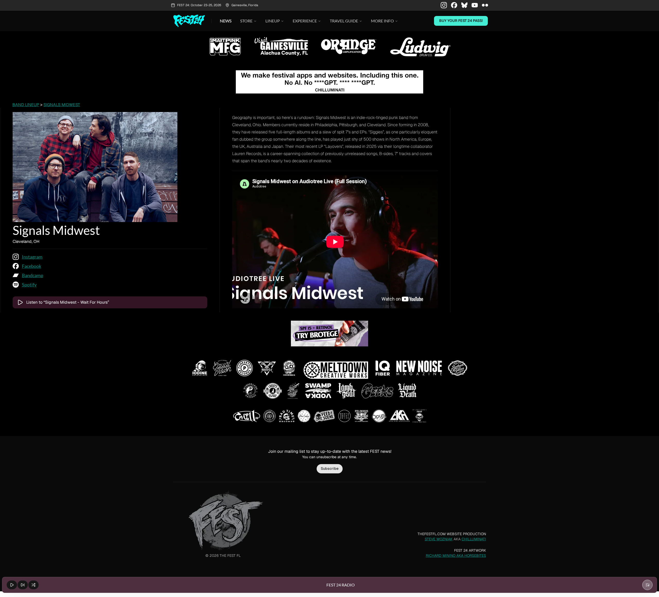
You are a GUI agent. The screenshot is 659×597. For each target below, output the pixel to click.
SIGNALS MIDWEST (62, 104)
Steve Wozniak (439, 539)
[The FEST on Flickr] (485, 5)
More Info (382, 20)
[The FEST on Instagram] (444, 5)
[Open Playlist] (647, 585)
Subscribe (330, 468)
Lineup (272, 20)
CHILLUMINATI (474, 539)
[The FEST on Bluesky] (464, 5)
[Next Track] (22, 585)
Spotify (29, 284)
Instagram (32, 257)
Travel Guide (344, 20)
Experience (305, 20)
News (225, 20)
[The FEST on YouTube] (475, 5)
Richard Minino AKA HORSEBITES (456, 555)
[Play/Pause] (11, 585)
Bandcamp (32, 275)
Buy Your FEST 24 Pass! (461, 20)
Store (246, 20)
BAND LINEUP (25, 104)
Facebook (31, 266)
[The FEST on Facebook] (454, 5)
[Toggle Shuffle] (33, 585)
